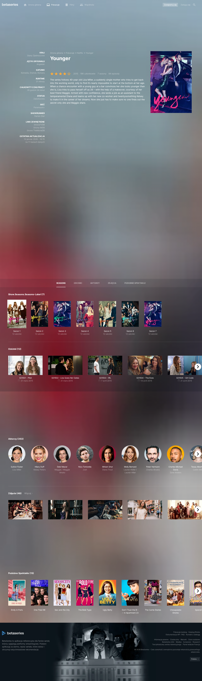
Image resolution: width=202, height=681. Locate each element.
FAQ (182, 635)
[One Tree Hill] (39, 593)
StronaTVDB (39, 124)
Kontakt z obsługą (193, 635)
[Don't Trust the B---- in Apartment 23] (130, 593)
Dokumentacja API (173, 635)
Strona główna (56, 53)
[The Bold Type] (84, 593)
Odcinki (78, 283)
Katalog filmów (194, 632)
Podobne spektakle (135, 283)
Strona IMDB (39, 127)
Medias (179, 642)
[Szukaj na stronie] (194, 4)
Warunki (184, 639)
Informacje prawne (161, 639)
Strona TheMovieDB (36, 130)
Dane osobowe (194, 639)
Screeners (187, 642)
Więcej (27, 493)
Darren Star (39, 116)
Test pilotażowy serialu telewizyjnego (166, 644)
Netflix (80, 53)
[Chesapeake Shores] (175, 593)
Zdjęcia (112, 283)
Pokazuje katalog (180, 632)
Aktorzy (95, 283)
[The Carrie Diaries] (152, 593)
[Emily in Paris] (16, 593)
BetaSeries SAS (168, 642)
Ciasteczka (174, 639)
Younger (89, 53)
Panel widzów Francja (191, 644)
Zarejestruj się (170, 5)
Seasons (61, 283)
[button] (16, 462)
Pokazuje (70, 53)
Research (196, 642)
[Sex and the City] (62, 593)
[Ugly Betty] (107, 593)
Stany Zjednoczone (36, 55)
